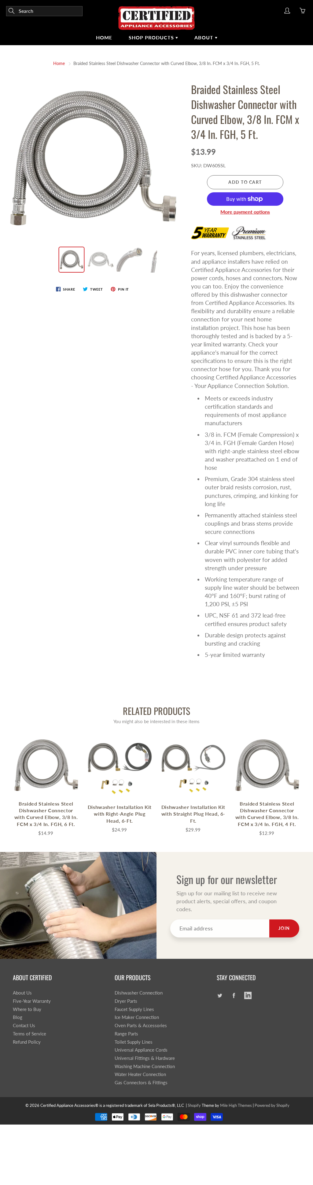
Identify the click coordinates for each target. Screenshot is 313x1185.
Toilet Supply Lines (134, 1042)
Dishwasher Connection (139, 992)
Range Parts (126, 1033)
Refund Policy (27, 1042)
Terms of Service (29, 1033)
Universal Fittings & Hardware (145, 1058)
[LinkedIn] (248, 995)
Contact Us (24, 1025)
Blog (17, 1017)
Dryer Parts (126, 1001)
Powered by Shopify (272, 1105)
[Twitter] (220, 995)
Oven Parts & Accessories (141, 1025)
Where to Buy (27, 1009)
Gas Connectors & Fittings (141, 1082)
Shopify (194, 1105)
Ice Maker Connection (137, 1017)
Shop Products (152, 37)
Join (284, 928)
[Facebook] (234, 995)
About (204, 37)
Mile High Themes (236, 1105)
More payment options (245, 212)
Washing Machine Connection (145, 1066)
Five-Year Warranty (32, 1001)
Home (104, 37)
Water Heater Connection (140, 1074)
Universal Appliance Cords (141, 1050)
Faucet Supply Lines (134, 1009)
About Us (22, 992)
